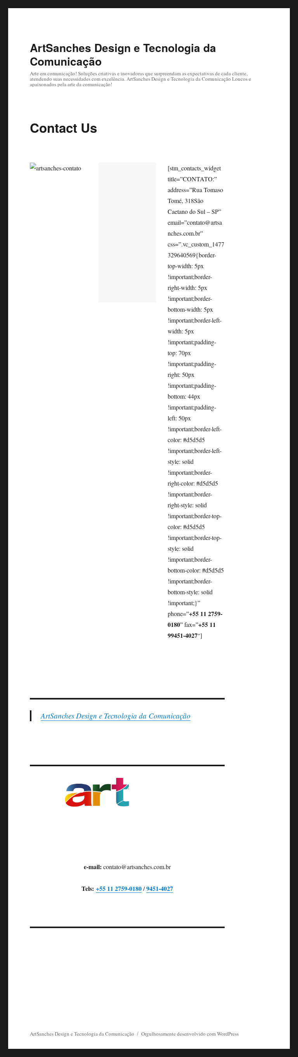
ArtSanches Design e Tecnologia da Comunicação (123, 54)
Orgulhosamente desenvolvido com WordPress (190, 1033)
